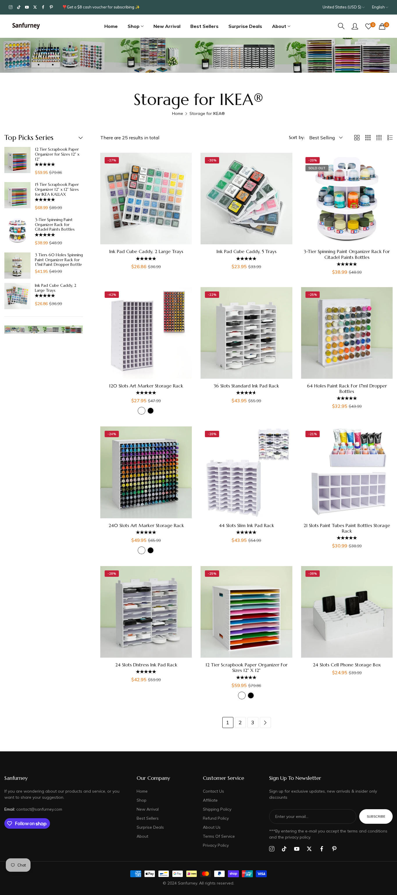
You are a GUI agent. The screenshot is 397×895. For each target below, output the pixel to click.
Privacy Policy (216, 845)
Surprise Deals (150, 827)
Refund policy (216, 818)
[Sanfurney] (26, 26)
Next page (265, 722)
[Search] (341, 26)
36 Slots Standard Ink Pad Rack (246, 386)
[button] (45, 164)
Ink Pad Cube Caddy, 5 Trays (246, 251)
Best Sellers (148, 818)
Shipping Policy (217, 809)
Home (177, 113)
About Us (212, 827)
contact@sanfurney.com (33, 809)
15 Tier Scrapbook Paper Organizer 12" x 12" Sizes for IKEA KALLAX (57, 189)
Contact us (213, 791)
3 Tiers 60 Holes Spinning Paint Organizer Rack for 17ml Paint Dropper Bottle (59, 259)
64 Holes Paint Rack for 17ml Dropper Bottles (347, 388)
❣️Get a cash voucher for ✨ (101, 7)
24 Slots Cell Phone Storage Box (347, 665)
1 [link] (227, 722)
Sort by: (297, 137)
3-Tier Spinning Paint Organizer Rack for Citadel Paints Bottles (55, 224)
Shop (141, 800)
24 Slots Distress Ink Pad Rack (146, 665)
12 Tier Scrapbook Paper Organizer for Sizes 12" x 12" (57, 154)
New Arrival (148, 809)
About (142, 836)
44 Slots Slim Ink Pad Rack (246, 525)
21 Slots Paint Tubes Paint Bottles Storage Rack (346, 528)
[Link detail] (10, 7)
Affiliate (210, 800)
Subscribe (376, 816)
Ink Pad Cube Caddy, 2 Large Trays (55, 288)
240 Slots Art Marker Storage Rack (146, 525)
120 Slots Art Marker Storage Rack (146, 386)
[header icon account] (355, 26)
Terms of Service (219, 836)
